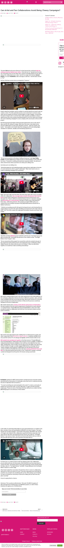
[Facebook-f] (8, 2)
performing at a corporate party (11, 200)
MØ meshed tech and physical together (11, 340)
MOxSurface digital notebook (20, 336)
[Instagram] (5, 2)
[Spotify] (11, 2)
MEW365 (12, 235)
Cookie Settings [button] (53, 545)
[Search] (61, 2)
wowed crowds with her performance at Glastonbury (26, 304)
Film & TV (16, 13)
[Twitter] (2, 2)
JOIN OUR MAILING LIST (43, 517)
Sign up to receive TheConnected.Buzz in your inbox (14, 488)
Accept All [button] (60, 545)
